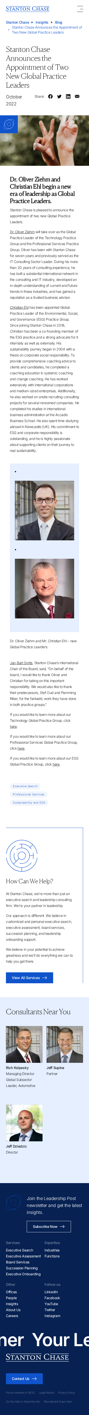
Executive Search (19, 1250)
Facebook (52, 1298)
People (11, 1298)
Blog (58, 22)
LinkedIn (51, 1292)
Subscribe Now (45, 1226)
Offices (11, 1292)
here (13, 726)
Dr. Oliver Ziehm (22, 232)
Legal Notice (46, 1392)
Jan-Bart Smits (21, 663)
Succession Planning (22, 1268)
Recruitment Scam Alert (58, 1401)
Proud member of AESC (20, 1392)
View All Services (26, 978)
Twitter (49, 1310)
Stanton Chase (17, 22)
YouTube (51, 1304)
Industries (52, 1250)
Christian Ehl (19, 307)
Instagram (52, 1316)
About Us (13, 1310)
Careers (12, 1316)
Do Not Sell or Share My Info (23, 1401)
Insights (42, 22)
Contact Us (20, 1378)
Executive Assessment (23, 1256)
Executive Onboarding (23, 1274)
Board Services (17, 1262)
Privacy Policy (66, 1392)
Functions (51, 1256)
